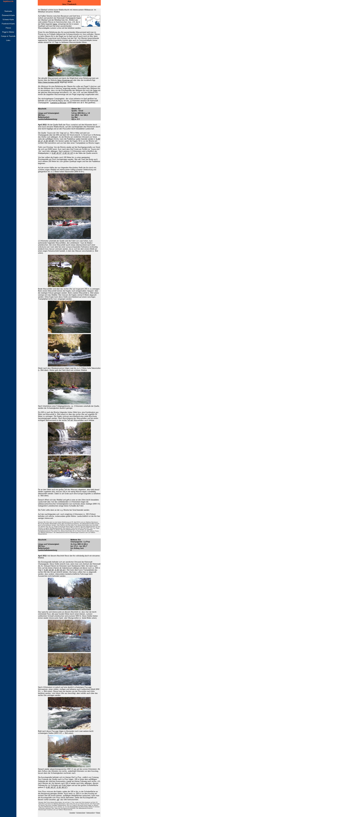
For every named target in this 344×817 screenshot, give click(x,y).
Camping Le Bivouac (58, 103)
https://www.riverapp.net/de (48, 82)
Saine (95, 90)
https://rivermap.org (65, 80)
